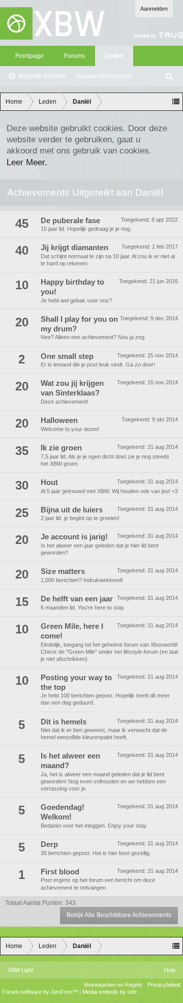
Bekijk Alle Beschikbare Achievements (119, 915)
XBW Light (20, 970)
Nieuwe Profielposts (104, 76)
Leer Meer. (27, 162)
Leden (114, 55)
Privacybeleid (163, 985)
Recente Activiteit (42, 76)
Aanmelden (154, 9)
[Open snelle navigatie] (176, 102)
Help (169, 970)
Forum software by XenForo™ (41, 992)
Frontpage (29, 55)
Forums (74, 55)
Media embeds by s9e (109, 992)
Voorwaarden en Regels (112, 985)
